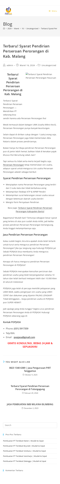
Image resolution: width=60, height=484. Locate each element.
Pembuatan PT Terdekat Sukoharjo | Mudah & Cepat (25, 456)
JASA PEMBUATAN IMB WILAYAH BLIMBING (30, 404)
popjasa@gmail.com (24, 337)
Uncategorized (49, 65)
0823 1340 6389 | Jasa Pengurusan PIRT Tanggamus (30, 369)
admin (10, 65)
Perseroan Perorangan (13, 164)
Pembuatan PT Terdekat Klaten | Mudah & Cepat (23, 441)
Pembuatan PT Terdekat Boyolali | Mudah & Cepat (24, 446)
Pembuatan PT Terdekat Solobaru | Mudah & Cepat (24, 451)
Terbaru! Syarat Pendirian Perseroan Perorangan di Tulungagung (30, 388)
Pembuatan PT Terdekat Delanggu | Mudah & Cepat (24, 461)
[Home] (4, 28)
